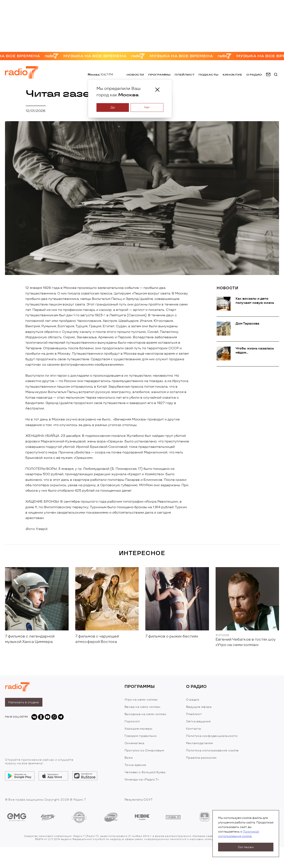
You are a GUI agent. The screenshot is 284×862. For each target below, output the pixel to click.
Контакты (193, 728)
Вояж (129, 757)
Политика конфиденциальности (212, 736)
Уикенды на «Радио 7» (142, 779)
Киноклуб (232, 74)
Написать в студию (23, 702)
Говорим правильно (141, 736)
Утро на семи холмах (141, 699)
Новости (135, 74)
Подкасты (209, 74)
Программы (159, 74)
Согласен (246, 847)
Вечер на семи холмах (143, 707)
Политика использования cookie (212, 750)
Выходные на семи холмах (146, 714)
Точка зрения (135, 765)
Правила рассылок (201, 757)
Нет (147, 107)
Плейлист (184, 74)
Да (113, 107)
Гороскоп (132, 721)
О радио (192, 699)
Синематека (134, 743)
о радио (254, 74)
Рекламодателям (199, 743)
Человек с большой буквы (145, 772)
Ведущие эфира (199, 707)
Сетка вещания (198, 721)
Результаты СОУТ (139, 799)
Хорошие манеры (138, 728)
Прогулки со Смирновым (144, 750)
